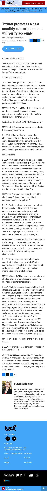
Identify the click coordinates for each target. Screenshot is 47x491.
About (6, 458)
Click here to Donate (34, 3)
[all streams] (44, 488)
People (6, 462)
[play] (3, 488)
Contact (27, 458)
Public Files (28, 462)
